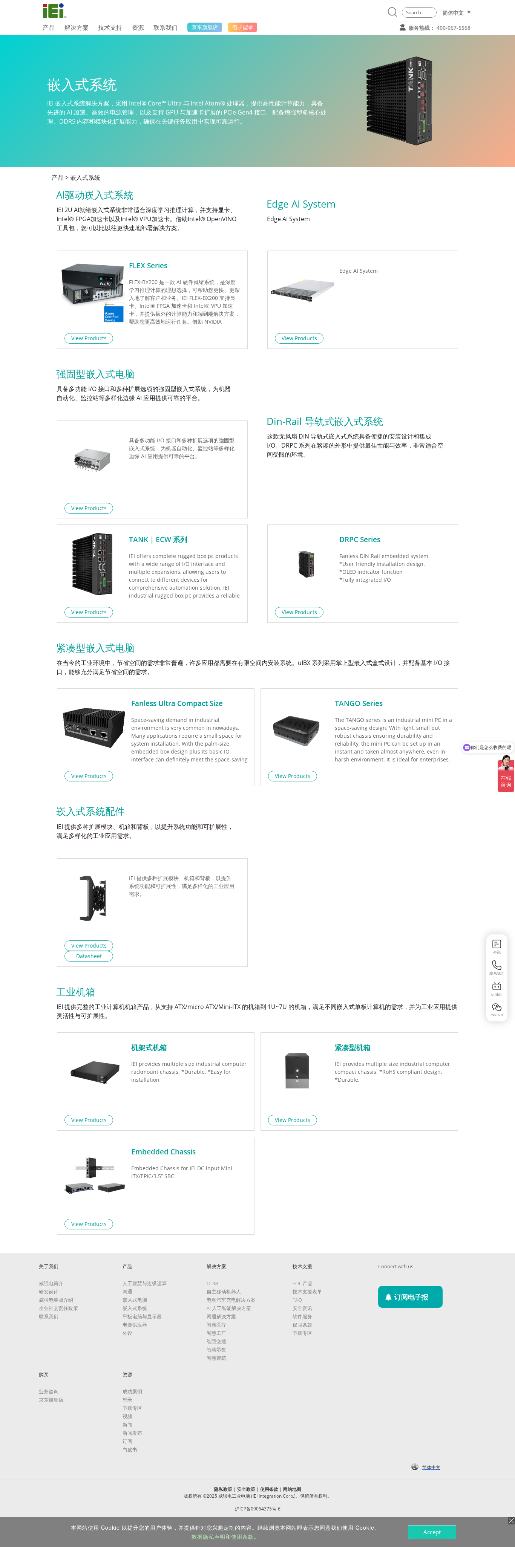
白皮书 (130, 1449)
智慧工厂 (216, 1333)
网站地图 (292, 1489)
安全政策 (246, 1489)
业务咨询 (48, 1391)
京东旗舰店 (51, 1399)
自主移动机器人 (224, 1291)
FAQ (297, 1299)
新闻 (127, 1424)
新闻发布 (132, 1432)
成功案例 (132, 1391)
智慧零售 (216, 1349)
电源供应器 (135, 1324)
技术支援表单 (307, 1291)
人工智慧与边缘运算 (145, 1283)
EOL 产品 (303, 1283)
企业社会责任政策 (58, 1308)
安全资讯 (302, 1308)
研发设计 (48, 1291)
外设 (127, 1333)
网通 (127, 1291)
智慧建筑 (216, 1357)
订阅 (127, 1441)
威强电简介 (51, 1283)
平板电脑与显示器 (142, 1316)
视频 (127, 1416)
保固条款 (302, 1324)
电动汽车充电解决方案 (231, 1299)
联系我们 (48, 1316)
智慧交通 (216, 1341)
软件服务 (302, 1316)
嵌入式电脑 (135, 1299)
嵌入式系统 (135, 1308)
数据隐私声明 (208, 1536)
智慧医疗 (216, 1324)
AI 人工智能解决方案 (229, 1308)
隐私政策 (223, 1489)
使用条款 (269, 1489)
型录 (127, 1399)
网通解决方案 (221, 1316)
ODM (212, 1283)
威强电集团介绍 (56, 1299)
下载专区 (302, 1333)
